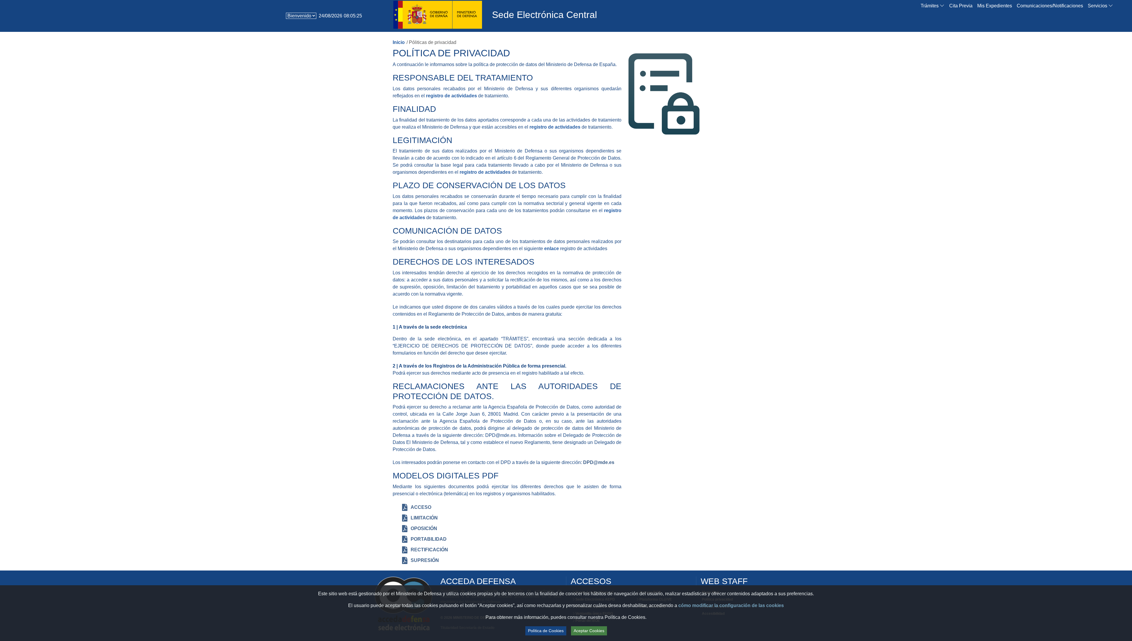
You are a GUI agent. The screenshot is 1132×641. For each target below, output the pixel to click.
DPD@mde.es (598, 462)
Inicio (399, 42)
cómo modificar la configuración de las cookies (731, 605)
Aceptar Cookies (589, 630)
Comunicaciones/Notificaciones (1050, 5)
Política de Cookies (546, 630)
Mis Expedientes (994, 5)
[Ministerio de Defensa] (438, 13)
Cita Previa (961, 5)
